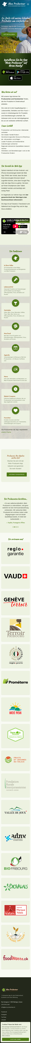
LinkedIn (3, 1020)
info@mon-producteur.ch (8, 1007)
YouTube (3, 1017)
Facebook (4, 1012)
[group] (15, 26)
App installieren (9, 34)
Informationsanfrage (16, 474)
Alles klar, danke (15, 1039)
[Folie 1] (14, 50)
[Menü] (28, 4)
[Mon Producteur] (10, 990)
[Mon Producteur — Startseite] (13, 4)
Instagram (4, 1014)
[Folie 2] (16, 49)
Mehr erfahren (6, 1035)
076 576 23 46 (5, 1004)
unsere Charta (6, 432)
